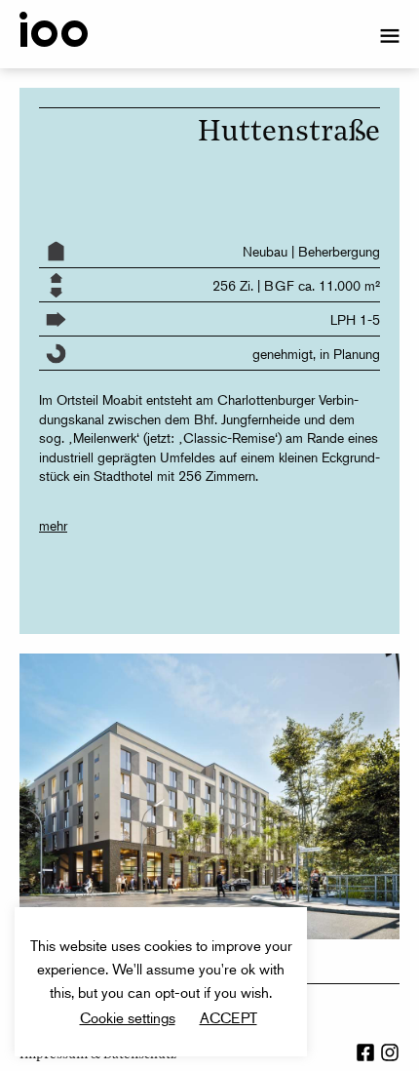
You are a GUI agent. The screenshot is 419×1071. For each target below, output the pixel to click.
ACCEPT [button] (228, 1017)
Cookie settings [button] (127, 1017)
